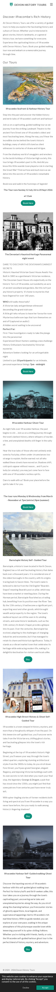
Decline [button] (26, 987)
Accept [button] (45, 987)
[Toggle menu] (51, 4)
